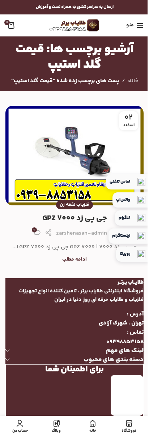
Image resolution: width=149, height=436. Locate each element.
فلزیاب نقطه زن (74, 204)
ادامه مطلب (74, 259)
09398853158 (125, 341)
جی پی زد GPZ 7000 (74, 218)
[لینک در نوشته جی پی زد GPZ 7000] (74, 155)
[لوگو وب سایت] (74, 25)
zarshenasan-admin (81, 233)
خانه (133, 81)
